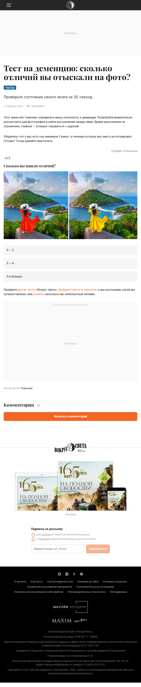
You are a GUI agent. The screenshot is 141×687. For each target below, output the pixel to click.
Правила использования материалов (49, 586)
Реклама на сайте (88, 581)
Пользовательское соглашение (95, 586)
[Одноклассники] (74, 573)
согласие (46, 534)
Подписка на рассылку (47, 529)
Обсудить (38, 106)
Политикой (44, 539)
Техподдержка (118, 591)
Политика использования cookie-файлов (38, 591)
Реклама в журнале (115, 581)
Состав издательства (60, 581)
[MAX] (59, 573)
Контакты (37, 581)
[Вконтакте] (66, 573)
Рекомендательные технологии (86, 591)
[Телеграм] (81, 573)
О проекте (20, 581)
